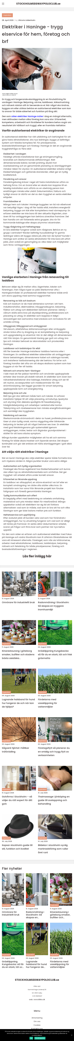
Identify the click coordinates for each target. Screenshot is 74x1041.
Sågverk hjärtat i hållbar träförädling (15, 749)
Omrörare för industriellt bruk (18, 602)
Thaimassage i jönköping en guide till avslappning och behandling (54, 800)
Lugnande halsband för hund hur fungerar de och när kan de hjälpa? (18, 703)
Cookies (37, 1025)
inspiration (7, 15)
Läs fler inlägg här (37, 556)
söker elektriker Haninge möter (27, 116)
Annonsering (37, 1018)
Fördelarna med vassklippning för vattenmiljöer (47, 703)
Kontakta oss (37, 1028)
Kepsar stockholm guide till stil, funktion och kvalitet (17, 847)
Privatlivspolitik (40, 1038)
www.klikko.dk (39, 999)
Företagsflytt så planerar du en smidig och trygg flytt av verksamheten (54, 751)
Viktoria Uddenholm (26, 20)
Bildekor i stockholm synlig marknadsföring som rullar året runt (53, 849)
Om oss (37, 1021)
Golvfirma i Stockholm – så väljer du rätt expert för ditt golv (17, 800)
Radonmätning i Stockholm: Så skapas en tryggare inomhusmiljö (53, 606)
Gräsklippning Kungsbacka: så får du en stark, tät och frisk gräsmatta (55, 654)
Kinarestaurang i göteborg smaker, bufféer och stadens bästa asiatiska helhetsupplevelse (18, 654)
